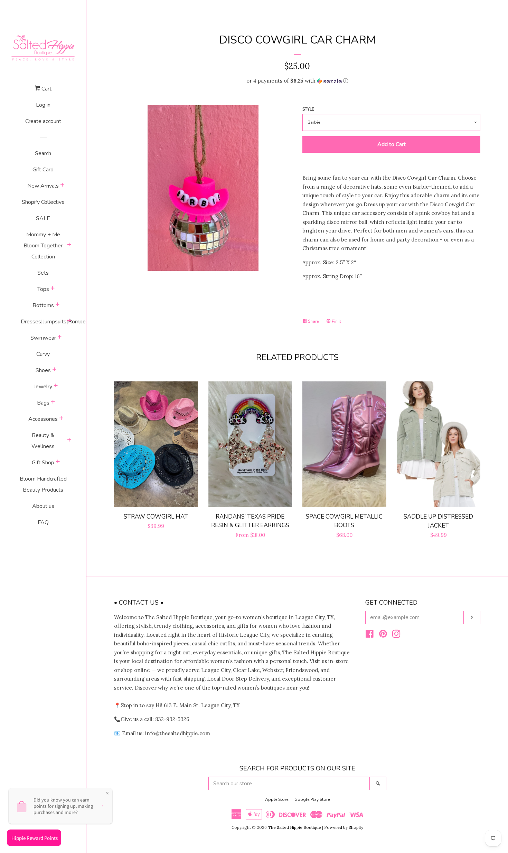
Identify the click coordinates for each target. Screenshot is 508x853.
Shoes (43, 370)
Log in (43, 105)
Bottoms (43, 305)
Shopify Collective (43, 202)
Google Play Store (312, 799)
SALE (43, 218)
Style (308, 109)
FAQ (43, 522)
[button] (297, 80)
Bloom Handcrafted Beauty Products (43, 484)
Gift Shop (43, 462)
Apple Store (276, 799)
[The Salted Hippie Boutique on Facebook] (369, 635)
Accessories (43, 419)
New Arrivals (43, 186)
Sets (43, 273)
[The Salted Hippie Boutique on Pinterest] (383, 635)
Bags (43, 403)
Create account (43, 121)
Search (43, 153)
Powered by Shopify (343, 827)
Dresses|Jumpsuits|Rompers (43, 321)
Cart (45, 89)
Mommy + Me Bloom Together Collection (43, 245)
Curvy (43, 354)
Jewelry (43, 386)
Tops (43, 289)
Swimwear (43, 338)
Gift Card (43, 169)
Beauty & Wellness (43, 441)
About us (43, 506)
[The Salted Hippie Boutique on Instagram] (396, 635)
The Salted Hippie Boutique (294, 827)
